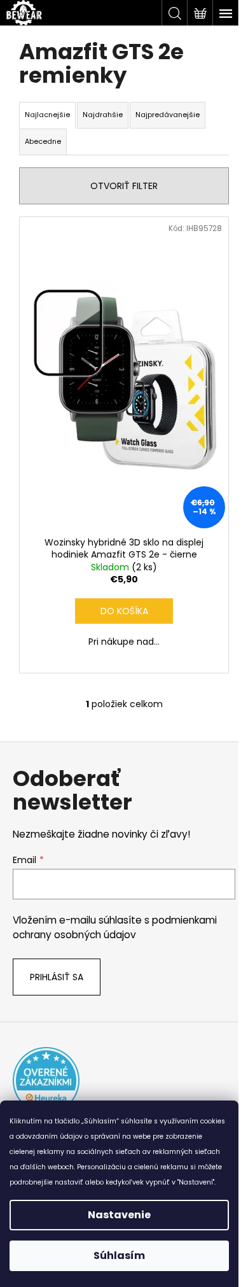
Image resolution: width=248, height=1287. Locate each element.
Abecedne (43, 141)
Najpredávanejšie (167, 114)
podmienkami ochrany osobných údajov (115, 927)
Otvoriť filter (124, 185)
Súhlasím (119, 1255)
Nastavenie (119, 1214)
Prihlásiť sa (56, 977)
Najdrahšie (103, 114)
